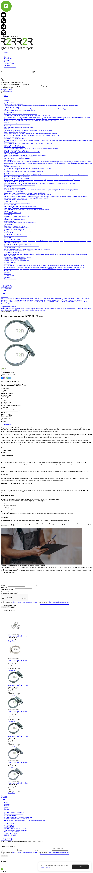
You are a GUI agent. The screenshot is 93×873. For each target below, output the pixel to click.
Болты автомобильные (19, 308)
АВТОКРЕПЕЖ (9, 827)
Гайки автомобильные (47, 308)
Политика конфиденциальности (14, 812)
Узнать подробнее (45, 867)
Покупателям (5, 797)
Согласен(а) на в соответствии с (36, 602)
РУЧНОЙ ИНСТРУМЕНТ (65, 300)
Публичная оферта (10, 815)
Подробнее (11, 641)
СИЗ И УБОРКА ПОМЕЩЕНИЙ (14, 832)
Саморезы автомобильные (78, 308)
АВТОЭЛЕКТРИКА (16, 298)
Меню (6, 52)
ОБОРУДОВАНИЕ (17, 300)
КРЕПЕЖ (26, 298)
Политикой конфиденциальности (59, 602)
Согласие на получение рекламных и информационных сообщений (25, 820)
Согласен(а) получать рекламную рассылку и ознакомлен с (36, 604)
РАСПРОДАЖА (52, 300)
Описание (7, 424)
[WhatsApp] (7, 378)
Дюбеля (12, 310)
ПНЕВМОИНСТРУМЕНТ (57, 302)
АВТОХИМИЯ (5, 298)
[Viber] (4, 378)
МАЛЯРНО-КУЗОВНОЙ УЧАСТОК (71, 298)
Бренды (6, 809)
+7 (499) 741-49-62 (6, 285)
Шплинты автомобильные (23, 310)
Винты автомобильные (33, 308)
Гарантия (7, 807)
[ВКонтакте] (2, 378)
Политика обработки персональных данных (18, 817)
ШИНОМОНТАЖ (71, 302)
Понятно (80, 866)
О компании (4, 796)
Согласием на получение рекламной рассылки (54, 604)
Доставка (7, 804)
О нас (6, 802)
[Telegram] (9, 378)
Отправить (4, 855)
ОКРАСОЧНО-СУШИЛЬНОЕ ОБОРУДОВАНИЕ (44, 298)
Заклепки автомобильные (62, 308)
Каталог (3, 799)
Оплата (6, 806)
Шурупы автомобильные (39, 310)
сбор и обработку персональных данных (24, 602)
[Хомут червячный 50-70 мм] (19, 341)
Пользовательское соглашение (13, 814)
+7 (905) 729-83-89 (6, 287)
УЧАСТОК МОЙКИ (42, 302)
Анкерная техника (6, 308)
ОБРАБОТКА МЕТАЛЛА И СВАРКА (35, 300)
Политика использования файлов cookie (16, 819)
